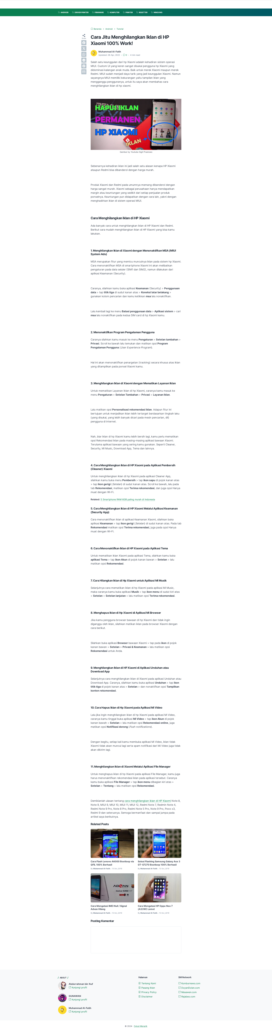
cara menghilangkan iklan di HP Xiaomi (148, 800)
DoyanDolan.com (190, 987)
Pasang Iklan (148, 987)
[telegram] (83, 60)
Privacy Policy (149, 992)
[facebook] (83, 42)
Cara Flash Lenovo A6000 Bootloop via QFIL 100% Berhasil (112, 863)
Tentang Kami (148, 983)
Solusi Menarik (140, 1026)
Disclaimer (147, 996)
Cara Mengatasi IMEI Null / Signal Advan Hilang (109, 907)
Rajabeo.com (188, 996)
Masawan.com (189, 992)
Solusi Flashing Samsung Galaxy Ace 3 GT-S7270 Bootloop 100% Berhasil (159, 863)
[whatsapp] (83, 54)
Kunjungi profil (79, 987)
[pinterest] (83, 65)
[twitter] (83, 48)
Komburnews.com (190, 983)
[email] (83, 71)
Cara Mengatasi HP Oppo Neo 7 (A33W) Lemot (155, 907)
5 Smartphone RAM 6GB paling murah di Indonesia (128, 499)
